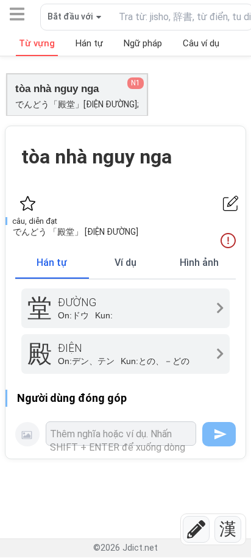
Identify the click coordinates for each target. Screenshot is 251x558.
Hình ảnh (199, 262)
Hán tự (52, 262)
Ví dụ (125, 262)
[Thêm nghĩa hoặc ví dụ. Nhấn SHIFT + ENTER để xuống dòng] (121, 433)
